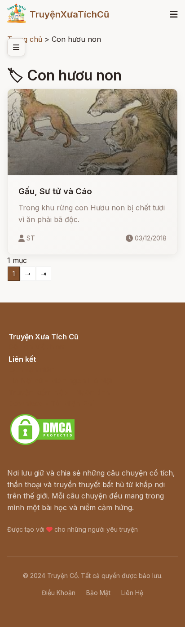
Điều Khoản (58, 592)
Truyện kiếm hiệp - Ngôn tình (59, 392)
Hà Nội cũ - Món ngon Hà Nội (60, 380)
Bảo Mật (98, 592)
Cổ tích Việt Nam (37, 346)
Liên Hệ (132, 592)
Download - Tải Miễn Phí (51, 403)
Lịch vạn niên (31, 369)
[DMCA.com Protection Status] (42, 443)
